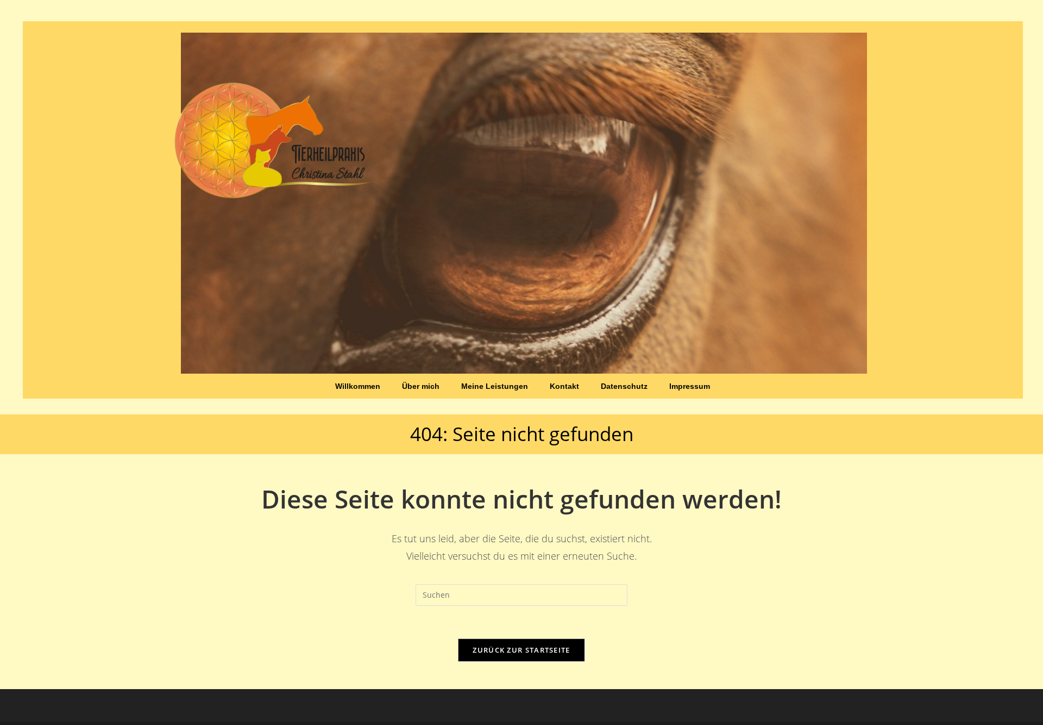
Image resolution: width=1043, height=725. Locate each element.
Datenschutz (624, 386)
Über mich (420, 386)
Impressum (689, 386)
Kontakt (564, 386)
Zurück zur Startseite (521, 650)
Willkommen (357, 386)
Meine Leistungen (494, 386)
